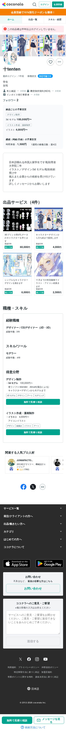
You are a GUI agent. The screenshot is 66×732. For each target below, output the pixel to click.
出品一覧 (32, 19)
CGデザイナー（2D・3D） (36, 327)
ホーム (11, 19)
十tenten (12, 69)
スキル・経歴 (54, 19)
